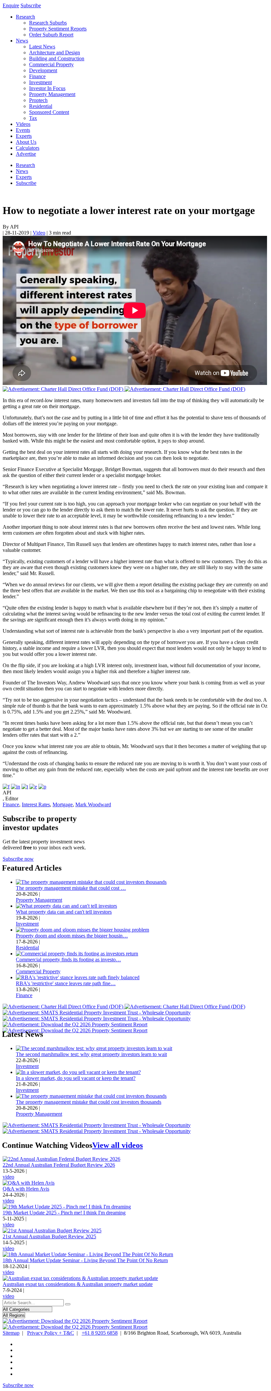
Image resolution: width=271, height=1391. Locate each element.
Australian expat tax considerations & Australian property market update (78, 1284)
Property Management (52, 94)
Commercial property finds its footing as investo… (68, 959)
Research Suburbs (48, 23)
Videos (23, 124)
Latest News (42, 46)
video (8, 1177)
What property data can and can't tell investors (64, 912)
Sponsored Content (49, 112)
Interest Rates (36, 804)
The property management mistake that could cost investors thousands (88, 1102)
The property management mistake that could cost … (71, 888)
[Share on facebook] (6, 786)
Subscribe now (18, 859)
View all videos (117, 1145)
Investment (40, 82)
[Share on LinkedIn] (15, 786)
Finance (37, 76)
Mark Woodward (93, 804)
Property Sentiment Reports (58, 28)
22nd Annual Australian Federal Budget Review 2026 (59, 1165)
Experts (24, 136)
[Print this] (42, 786)
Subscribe (30, 5)
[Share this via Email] (33, 786)
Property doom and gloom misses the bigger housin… (72, 935)
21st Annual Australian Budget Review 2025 (49, 1236)
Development (43, 70)
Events (23, 130)
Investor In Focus (47, 88)
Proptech (38, 100)
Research (25, 17)
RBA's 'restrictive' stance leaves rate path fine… (66, 983)
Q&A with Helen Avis (26, 1189)
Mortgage (63, 804)
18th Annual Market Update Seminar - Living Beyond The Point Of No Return (85, 1260)
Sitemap (11, 1333)
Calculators (27, 148)
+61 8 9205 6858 (100, 1333)
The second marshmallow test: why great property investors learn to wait (91, 1054)
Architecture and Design (54, 52)
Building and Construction (56, 58)
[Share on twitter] (24, 786)
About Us (26, 142)
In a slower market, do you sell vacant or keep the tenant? (76, 1078)
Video (39, 233)
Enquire (11, 5)
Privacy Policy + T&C (50, 1333)
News (22, 40)
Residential (40, 106)
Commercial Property (51, 64)
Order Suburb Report (51, 34)
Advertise (26, 154)
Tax (33, 118)
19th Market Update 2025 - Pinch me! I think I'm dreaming (64, 1212)
